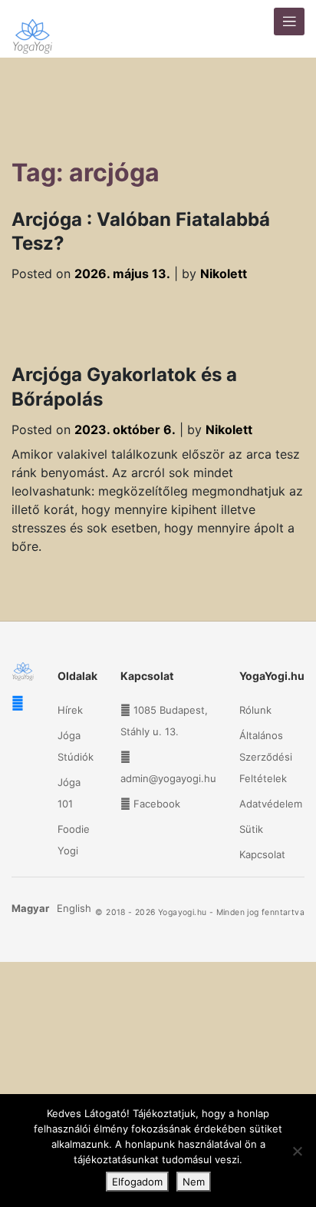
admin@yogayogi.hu (168, 778)
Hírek (70, 710)
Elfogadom (137, 1181)
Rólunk (255, 710)
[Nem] (296, 1151)
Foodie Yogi (74, 840)
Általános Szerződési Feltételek (265, 756)
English (74, 908)
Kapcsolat (262, 854)
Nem (194, 1181)
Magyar (30, 908)
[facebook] (18, 703)
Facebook (156, 803)
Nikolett (223, 273)
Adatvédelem (270, 803)
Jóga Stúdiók (76, 746)
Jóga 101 (69, 793)
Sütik (251, 829)
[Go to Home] (33, 29)
